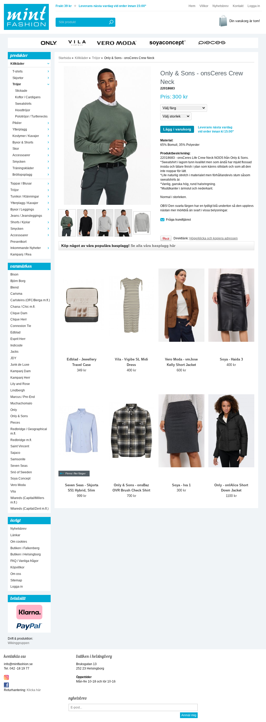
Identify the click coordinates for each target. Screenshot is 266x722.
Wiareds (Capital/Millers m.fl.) (27, 500)
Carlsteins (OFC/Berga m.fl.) (30, 300)
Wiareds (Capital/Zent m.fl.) (29, 508)
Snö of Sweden (21, 472)
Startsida (64, 58)
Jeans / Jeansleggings (26, 216)
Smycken (18, 161)
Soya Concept (20, 478)
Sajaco (15, 453)
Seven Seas (19, 466)
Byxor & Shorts (22, 142)
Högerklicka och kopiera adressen (213, 238)
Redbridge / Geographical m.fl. (28, 431)
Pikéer (17, 123)
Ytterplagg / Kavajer (24, 203)
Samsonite (17, 459)
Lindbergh (17, 390)
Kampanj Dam (20, 371)
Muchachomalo (21, 403)
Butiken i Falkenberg (24, 548)
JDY (13, 358)
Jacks (14, 351)
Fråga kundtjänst (178, 219)
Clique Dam (18, 313)
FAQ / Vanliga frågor (24, 561)
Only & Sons (19, 416)
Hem (192, 6)
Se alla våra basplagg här (153, 246)
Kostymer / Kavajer (25, 136)
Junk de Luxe (19, 364)
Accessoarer (21, 155)
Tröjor (16, 84)
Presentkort (18, 242)
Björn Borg (17, 281)
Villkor (204, 6)
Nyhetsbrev (220, 6)
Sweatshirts (23, 104)
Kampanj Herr (20, 377)
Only (13, 410)
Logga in (254, 6)
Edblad (15, 332)
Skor (15, 148)
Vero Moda (18, 485)
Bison (14, 274)
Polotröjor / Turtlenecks (31, 116)
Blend (14, 287)
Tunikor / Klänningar (24, 196)
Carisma (16, 294)
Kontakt (238, 6)
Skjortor (17, 78)
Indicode (16, 345)
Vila (13, 491)
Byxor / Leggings (22, 209)
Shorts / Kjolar (20, 222)
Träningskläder (23, 168)
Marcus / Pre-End (22, 397)
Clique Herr (18, 319)
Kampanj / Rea (20, 254)
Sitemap (16, 580)
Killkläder (17, 63)
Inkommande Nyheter (25, 248)
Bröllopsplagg (22, 174)
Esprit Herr (17, 339)
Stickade (21, 91)
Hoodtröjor (22, 110)
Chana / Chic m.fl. (22, 307)
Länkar (15, 535)
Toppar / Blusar (21, 183)
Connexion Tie (20, 326)
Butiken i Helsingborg (25, 554)
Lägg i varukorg (177, 129)
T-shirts (17, 71)
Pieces (15, 422)
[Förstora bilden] (107, 135)
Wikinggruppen (18, 643)
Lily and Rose (20, 384)
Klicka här (34, 690)
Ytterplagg (19, 129)
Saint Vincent (19, 446)
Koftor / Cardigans (28, 97)
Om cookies (18, 541)
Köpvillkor (17, 567)
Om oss (15, 574)
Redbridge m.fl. (21, 440)
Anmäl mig (188, 715)
